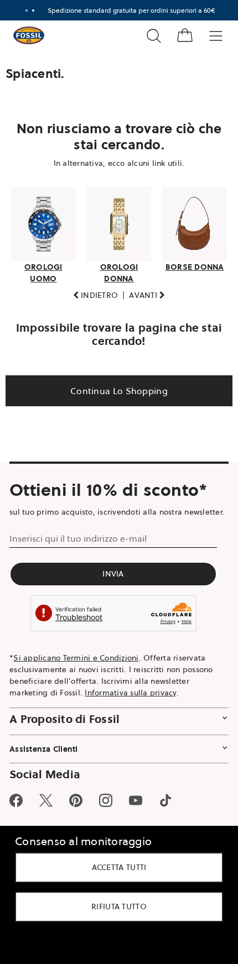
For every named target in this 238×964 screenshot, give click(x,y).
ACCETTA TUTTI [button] (114, 867)
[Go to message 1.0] (22, 10)
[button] (91, 292)
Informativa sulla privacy (130, 700)
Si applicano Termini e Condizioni (75, 666)
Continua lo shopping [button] (115, 387)
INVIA (112, 582)
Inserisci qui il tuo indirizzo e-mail (78, 547)
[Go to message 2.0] (29, 10)
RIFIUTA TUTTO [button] (115, 906)
